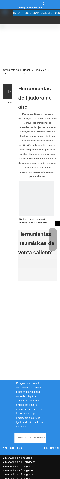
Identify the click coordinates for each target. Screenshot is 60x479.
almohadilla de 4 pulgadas (18, 474)
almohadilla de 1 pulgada (17, 458)
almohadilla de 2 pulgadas (18, 466)
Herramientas (10, 102)
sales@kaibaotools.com (30, 7)
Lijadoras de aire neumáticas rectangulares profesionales (33, 221)
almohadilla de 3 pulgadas (18, 470)
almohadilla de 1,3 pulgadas (19, 462)
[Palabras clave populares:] (43, 4)
